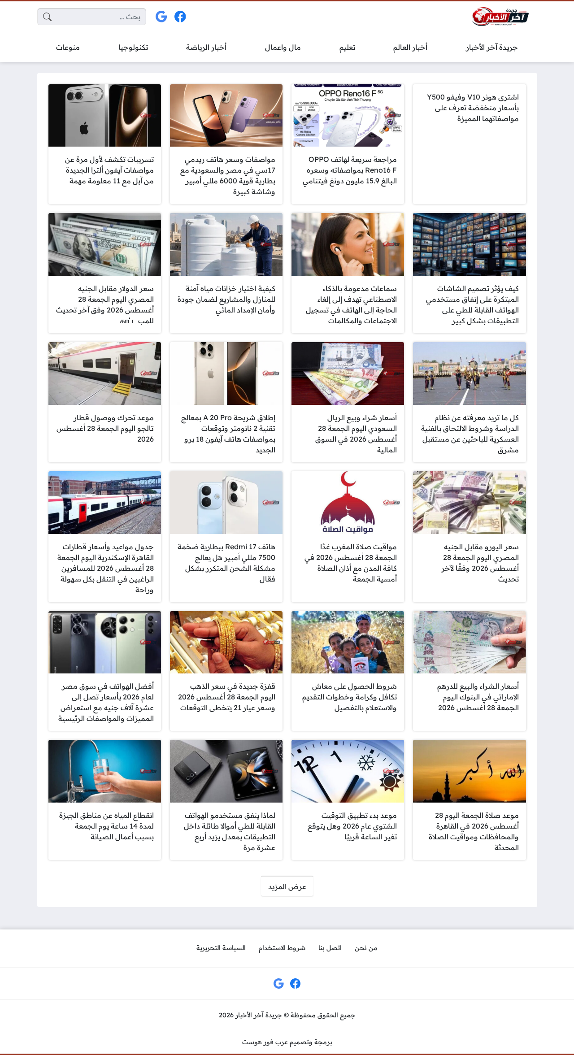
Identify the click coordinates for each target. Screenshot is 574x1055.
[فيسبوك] (180, 17)
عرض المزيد (287, 886)
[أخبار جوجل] (162, 17)
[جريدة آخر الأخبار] (500, 16)
